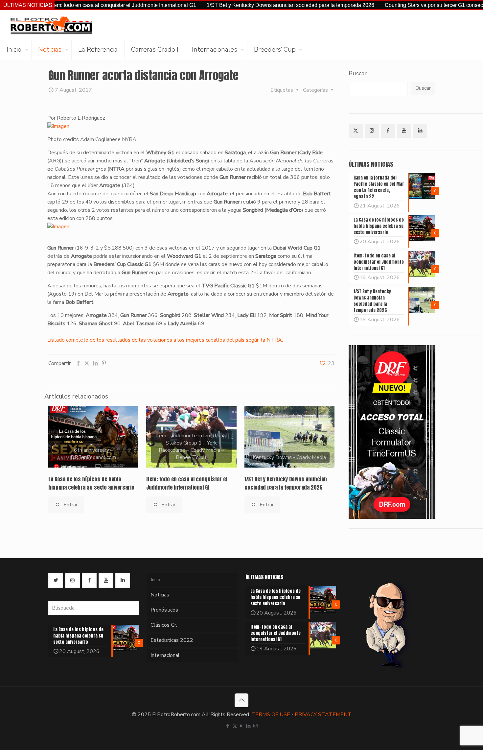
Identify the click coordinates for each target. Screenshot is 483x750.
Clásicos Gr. (163, 625)
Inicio (156, 579)
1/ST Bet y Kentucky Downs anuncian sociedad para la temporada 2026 (266, 5)
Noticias (159, 594)
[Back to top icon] (241, 700)
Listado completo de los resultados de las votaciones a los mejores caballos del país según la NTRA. (165, 340)
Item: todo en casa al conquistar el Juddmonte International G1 (99, 5)
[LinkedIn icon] (248, 726)
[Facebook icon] (227, 726)
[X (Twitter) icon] (234, 726)
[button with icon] (356, 131)
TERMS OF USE (270, 714)
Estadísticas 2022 (171, 640)
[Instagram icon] (255, 726)
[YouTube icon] (241, 726)
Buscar (358, 73)
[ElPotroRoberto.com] (51, 25)
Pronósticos (164, 610)
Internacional (165, 655)
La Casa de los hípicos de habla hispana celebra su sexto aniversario (91, 483)
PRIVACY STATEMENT (323, 714)
